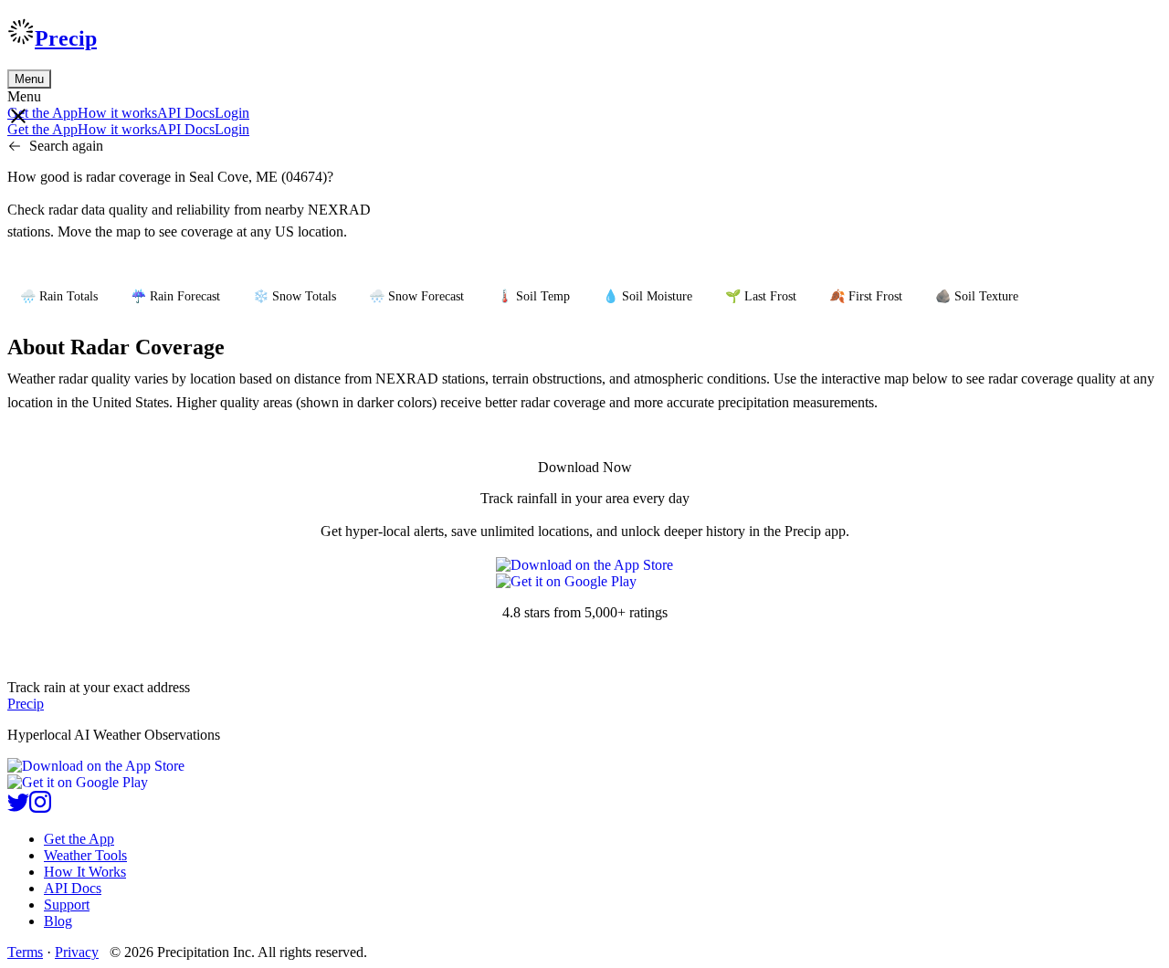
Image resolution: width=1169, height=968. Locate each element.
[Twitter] (18, 807)
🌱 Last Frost (760, 296)
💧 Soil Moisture (647, 296)
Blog (58, 921)
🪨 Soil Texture (976, 296)
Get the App (79, 839)
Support (67, 904)
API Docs (186, 113)
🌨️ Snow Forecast (416, 296)
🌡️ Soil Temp (533, 296)
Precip (66, 38)
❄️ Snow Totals (294, 296)
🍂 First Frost (865, 296)
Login (232, 113)
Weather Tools (85, 855)
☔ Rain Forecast (175, 296)
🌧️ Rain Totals (59, 296)
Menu (29, 79)
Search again (66, 145)
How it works (117, 113)
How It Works (85, 871)
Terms (25, 952)
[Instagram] (40, 807)
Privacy (77, 952)
